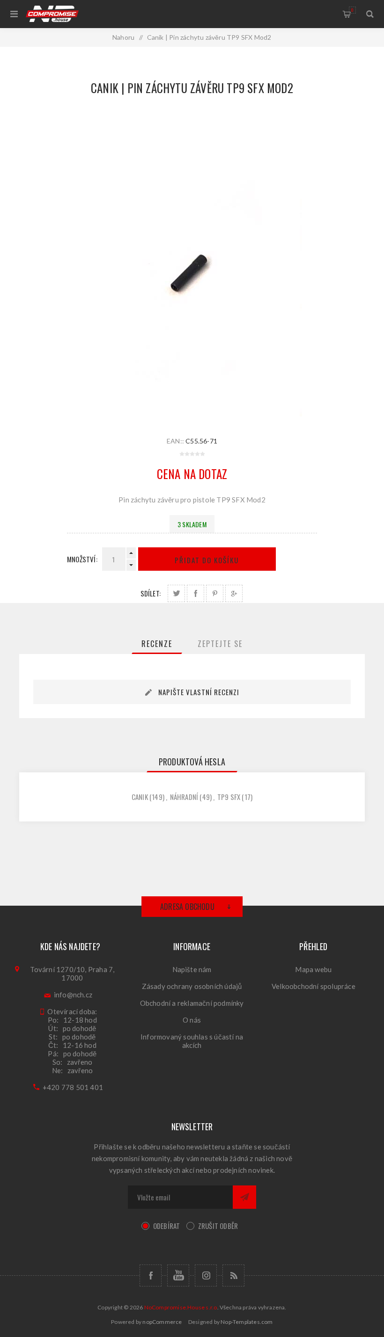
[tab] (157, 643)
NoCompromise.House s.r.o (180, 1307)
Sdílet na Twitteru (176, 593)
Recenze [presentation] (156, 643)
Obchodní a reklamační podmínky (192, 1003)
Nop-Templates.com (247, 1321)
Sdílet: (150, 593)
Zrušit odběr (218, 1226)
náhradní (184, 797)
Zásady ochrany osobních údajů (192, 986)
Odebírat (166, 1226)
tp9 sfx (228, 797)
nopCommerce (162, 1321)
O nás (192, 1020)
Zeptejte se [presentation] (220, 643)
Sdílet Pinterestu (214, 593)
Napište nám (192, 969)
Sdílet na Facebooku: (195, 593)
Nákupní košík (352, 10)
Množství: (82, 559)
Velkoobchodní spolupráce (313, 986)
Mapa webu (313, 969)
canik (140, 797)
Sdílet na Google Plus (234, 593)
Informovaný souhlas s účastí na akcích (191, 1040)
